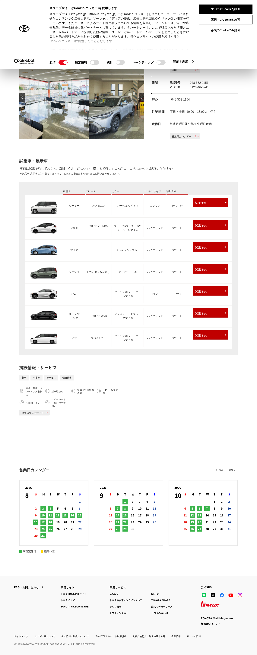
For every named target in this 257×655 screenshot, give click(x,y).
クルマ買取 (115, 606)
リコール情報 (194, 636)
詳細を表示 (180, 62)
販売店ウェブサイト (33, 412)
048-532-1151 (199, 82)
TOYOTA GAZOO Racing (75, 606)
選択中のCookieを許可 (225, 19)
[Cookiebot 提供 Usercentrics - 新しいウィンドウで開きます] (24, 62)
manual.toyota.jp (102, 14)
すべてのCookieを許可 (225, 9)
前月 (221, 469)
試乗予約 (201, 202)
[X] (213, 595)
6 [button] (99, 146)
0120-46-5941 (199, 87)
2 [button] (69, 146)
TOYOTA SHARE (160, 600)
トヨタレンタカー (119, 613)
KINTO (155, 593)
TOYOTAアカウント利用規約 (111, 636)
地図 (174, 70)
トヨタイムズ (68, 600)
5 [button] (91, 146)
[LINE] (204, 595)
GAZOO (114, 593)
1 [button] (61, 146)
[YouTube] (231, 595)
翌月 (231, 469)
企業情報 (176, 636)
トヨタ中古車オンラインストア (126, 600)
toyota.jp (79, 14)
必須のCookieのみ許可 (225, 30)
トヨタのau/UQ (159, 613)
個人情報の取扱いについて (75, 636)
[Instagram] (240, 595)
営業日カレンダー (181, 136)
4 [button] (84, 146)
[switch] (94, 62)
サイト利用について (44, 636)
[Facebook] (222, 595)
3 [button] (76, 146)
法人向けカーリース (161, 606)
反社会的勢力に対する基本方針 (148, 636)
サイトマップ (21, 636)
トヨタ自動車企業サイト (74, 593)
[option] (81, 97)
